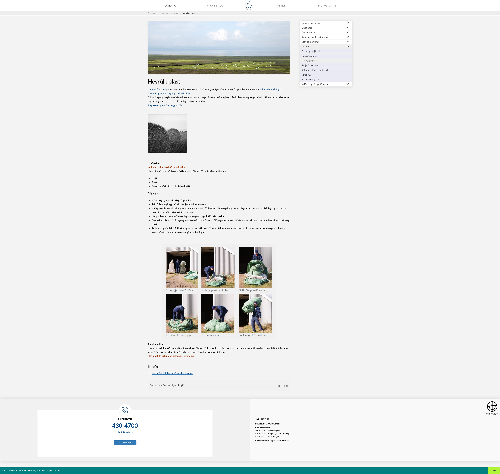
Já (279, 385)
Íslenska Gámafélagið (158, 89)
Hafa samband (125, 442)
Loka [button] (494, 471)
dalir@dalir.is (125, 432)
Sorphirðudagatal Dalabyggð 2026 (165, 105)
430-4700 (125, 425)
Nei (286, 385)
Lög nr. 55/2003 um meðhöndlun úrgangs (172, 372)
